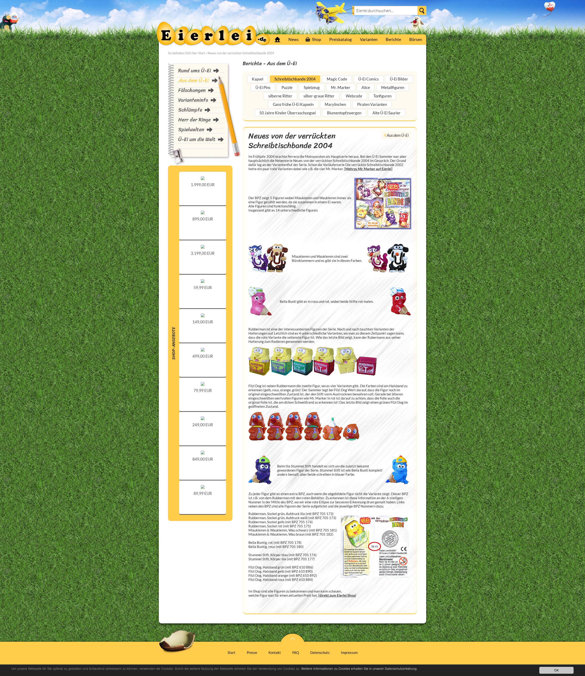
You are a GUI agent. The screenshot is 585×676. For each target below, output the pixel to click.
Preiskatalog (340, 39)
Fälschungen (192, 90)
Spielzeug (312, 87)
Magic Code (337, 79)
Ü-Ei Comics (368, 79)
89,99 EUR (203, 493)
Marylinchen (335, 104)
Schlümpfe (190, 109)
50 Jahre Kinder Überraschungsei (287, 112)
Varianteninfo (193, 100)
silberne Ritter (280, 96)
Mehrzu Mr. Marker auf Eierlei (368, 169)
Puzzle (287, 87)
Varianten (369, 39)
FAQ (295, 652)
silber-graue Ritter (319, 96)
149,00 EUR (202, 321)
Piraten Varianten (372, 104)
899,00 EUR (202, 219)
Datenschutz (320, 652)
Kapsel (257, 79)
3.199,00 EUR (203, 253)
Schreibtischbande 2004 (295, 79)
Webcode (354, 96)
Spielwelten (191, 129)
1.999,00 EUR (203, 184)
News (293, 39)
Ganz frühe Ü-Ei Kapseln (293, 104)
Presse (252, 652)
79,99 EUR (203, 390)
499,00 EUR (202, 356)
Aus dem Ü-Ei (194, 80)
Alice (366, 87)
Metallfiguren (392, 87)
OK (556, 670)
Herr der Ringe (194, 119)
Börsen (415, 39)
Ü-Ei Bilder (399, 79)
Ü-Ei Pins (262, 87)
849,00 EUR (202, 459)
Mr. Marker (340, 87)
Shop (316, 39)
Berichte (393, 39)
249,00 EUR (202, 424)
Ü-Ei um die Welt (196, 139)
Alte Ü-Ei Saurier (386, 112)
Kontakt (275, 652)
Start (277, 39)
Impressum (349, 652)
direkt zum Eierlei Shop (337, 595)
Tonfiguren (382, 96)
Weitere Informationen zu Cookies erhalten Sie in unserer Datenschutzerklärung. (359, 668)
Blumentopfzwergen (344, 112)
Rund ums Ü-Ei (194, 70)
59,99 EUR (203, 287)
